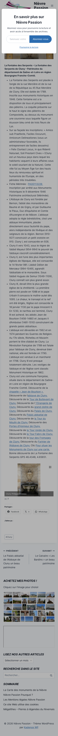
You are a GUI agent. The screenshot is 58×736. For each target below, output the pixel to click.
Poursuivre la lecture (29, 47)
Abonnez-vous (40, 39)
